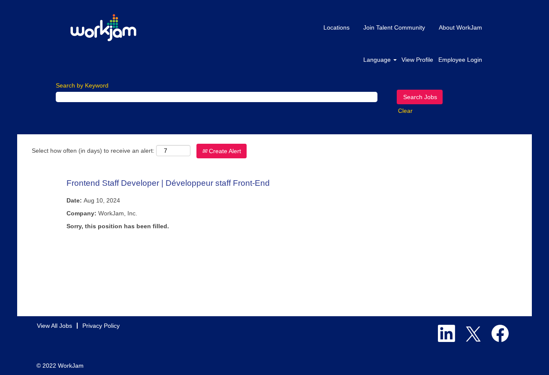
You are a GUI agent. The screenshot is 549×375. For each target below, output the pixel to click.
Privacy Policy (101, 325)
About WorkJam (460, 27)
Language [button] (377, 59)
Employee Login (460, 59)
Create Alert (224, 151)
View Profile (417, 59)
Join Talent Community (394, 27)
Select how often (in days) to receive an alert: (93, 150)
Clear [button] (405, 110)
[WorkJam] (103, 27)
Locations (336, 27)
